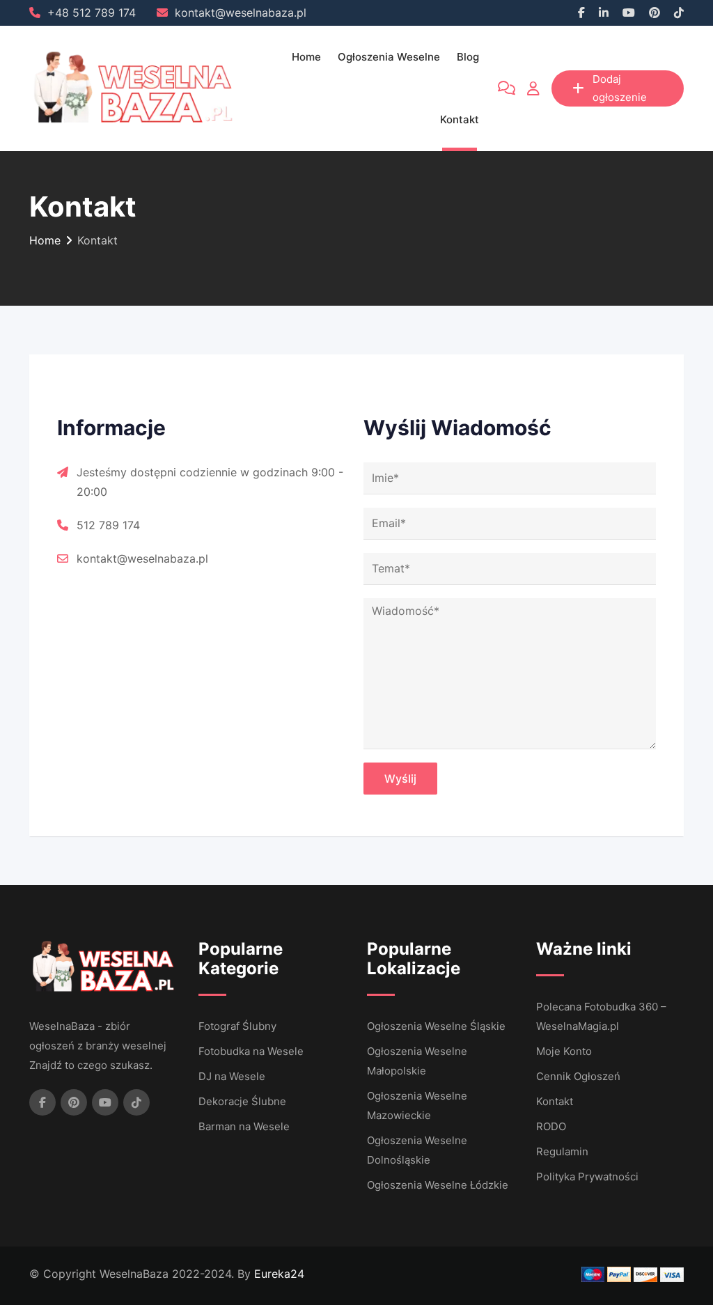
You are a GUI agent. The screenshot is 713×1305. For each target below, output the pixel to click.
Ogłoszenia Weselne (389, 56)
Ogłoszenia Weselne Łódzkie (437, 1184)
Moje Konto (564, 1051)
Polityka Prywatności (587, 1176)
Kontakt (459, 119)
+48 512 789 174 (91, 12)
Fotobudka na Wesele (251, 1051)
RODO (551, 1126)
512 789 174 (108, 525)
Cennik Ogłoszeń (578, 1076)
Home (306, 56)
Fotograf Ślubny (237, 1026)
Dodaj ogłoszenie (620, 88)
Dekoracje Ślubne (242, 1101)
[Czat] (506, 88)
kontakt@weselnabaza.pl (240, 12)
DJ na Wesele (231, 1076)
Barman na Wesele (244, 1126)
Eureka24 (279, 1274)
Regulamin (562, 1151)
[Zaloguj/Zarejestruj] (533, 88)
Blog (468, 56)
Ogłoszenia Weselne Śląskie (436, 1026)
